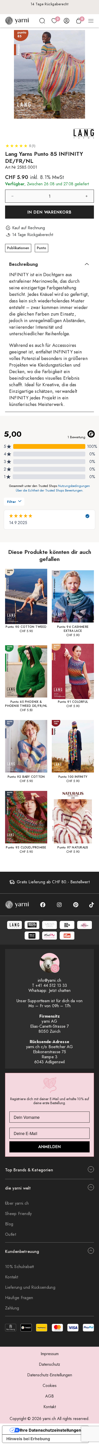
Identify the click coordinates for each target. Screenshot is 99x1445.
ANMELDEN (49, 1147)
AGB (49, 1396)
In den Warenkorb (49, 212)
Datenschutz (49, 1364)
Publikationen (18, 247)
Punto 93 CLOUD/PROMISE (26, 847)
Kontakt (11, 1277)
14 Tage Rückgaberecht (50, 4)
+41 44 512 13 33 (51, 985)
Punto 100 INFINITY (72, 777)
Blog (9, 1224)
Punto (41, 247)
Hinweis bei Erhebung (28, 1438)
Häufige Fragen (19, 1298)
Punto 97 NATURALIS (72, 847)
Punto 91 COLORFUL (73, 702)
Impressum (50, 1354)
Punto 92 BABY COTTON (26, 777)
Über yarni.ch (17, 1203)
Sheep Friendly (18, 1214)
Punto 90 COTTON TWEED (26, 627)
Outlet (10, 1234)
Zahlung (12, 1308)
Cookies (50, 1385)
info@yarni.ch (49, 980)
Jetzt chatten (60, 990)
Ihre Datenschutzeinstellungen (50, 1430)
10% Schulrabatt (19, 1267)
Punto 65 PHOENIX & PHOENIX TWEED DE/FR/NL (26, 704)
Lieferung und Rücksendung (30, 1287)
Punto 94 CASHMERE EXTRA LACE (73, 629)
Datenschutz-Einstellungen (49, 1375)
